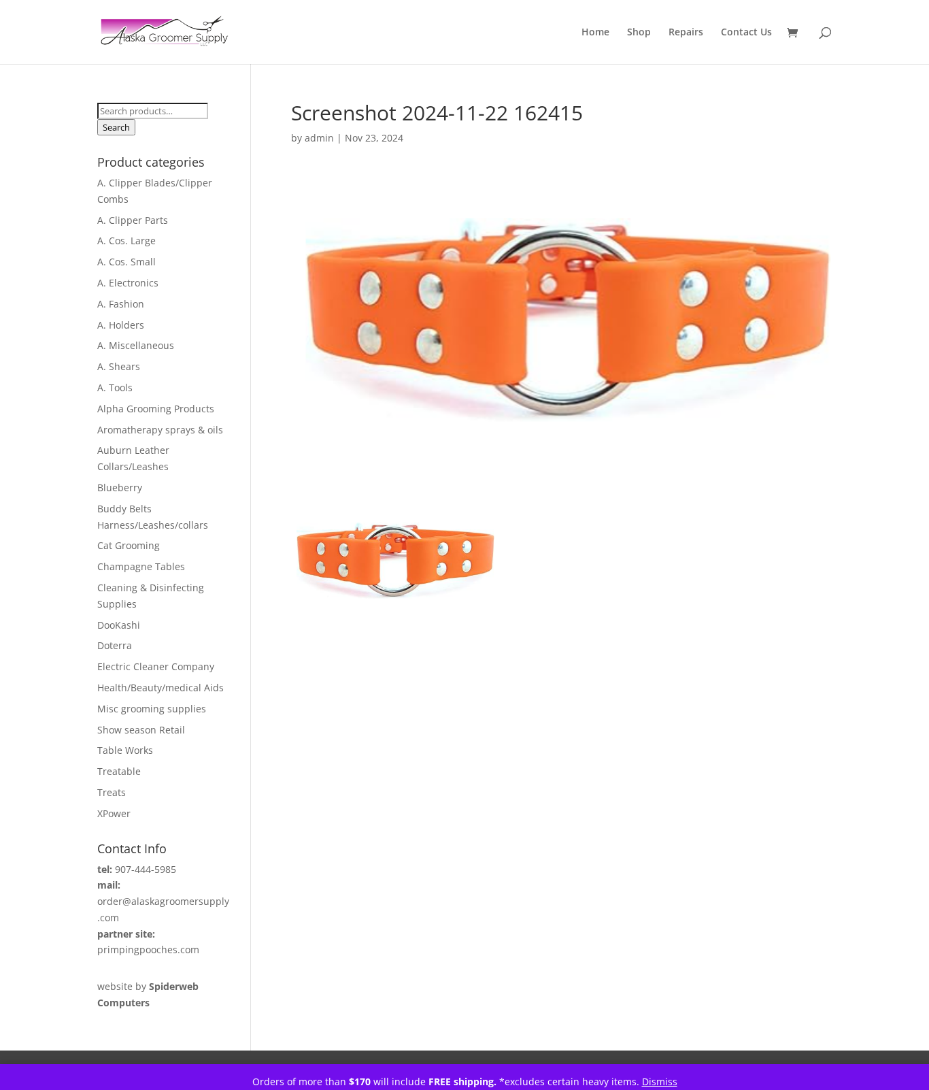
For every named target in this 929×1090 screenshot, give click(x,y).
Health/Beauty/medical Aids (160, 687)
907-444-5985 (145, 869)
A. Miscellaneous (135, 345)
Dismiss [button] (659, 1081)
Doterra (114, 645)
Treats (111, 792)
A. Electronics (127, 282)
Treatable (119, 771)
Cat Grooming (128, 545)
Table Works (125, 750)
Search (116, 127)
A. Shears (118, 366)
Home (595, 32)
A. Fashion (120, 303)
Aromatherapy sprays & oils (160, 429)
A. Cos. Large (126, 240)
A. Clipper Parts (132, 220)
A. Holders (120, 324)
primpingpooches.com (148, 949)
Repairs (686, 32)
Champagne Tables (141, 566)
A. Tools (115, 387)
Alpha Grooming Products (155, 408)
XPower (114, 813)
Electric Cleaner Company (155, 666)
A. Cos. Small (126, 261)
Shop (639, 32)
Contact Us (746, 32)
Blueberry (119, 487)
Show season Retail (141, 729)
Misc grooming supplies (151, 708)
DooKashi (118, 624)
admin (319, 137)
